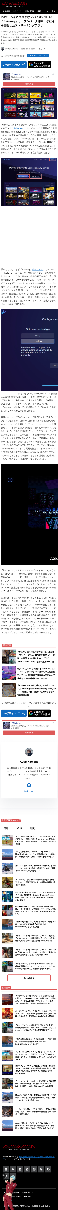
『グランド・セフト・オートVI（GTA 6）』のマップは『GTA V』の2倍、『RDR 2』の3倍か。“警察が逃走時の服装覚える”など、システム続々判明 (35, 952)
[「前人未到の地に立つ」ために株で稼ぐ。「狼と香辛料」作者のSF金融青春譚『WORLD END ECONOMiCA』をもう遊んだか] (7, 1041)
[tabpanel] (29, 907)
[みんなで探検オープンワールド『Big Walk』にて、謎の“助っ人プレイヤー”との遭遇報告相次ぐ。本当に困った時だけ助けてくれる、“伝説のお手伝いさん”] (7, 1125)
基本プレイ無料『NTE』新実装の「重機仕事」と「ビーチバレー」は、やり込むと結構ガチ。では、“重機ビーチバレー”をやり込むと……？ (35, 868)
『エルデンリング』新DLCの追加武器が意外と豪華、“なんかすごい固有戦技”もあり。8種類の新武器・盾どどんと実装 (35, 882)
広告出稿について (29, 1192)
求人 (53, 11)
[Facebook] (48, 1169)
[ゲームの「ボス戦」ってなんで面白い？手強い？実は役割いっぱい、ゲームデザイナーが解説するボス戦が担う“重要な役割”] (7, 1111)
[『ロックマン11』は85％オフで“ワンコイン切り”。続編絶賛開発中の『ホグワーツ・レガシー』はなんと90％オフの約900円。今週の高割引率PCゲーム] (7, 1027)
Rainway (18, 128)
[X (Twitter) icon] (29, 785)
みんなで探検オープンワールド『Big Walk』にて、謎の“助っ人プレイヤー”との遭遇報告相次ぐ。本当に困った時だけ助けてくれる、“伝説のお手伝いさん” (35, 854)
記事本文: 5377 (29, 791)
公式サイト (37, 269)
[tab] (7, 828)
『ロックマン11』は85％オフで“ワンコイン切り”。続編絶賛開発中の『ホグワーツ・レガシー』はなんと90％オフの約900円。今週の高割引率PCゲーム (35, 966)
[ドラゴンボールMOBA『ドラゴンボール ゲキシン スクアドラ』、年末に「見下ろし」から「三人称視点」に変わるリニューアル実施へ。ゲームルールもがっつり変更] (7, 1055)
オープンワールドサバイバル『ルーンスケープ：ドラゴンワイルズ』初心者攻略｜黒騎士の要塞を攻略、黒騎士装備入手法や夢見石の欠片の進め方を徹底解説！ (35, 1013)
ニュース (42, 49)
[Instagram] (20, 1169)
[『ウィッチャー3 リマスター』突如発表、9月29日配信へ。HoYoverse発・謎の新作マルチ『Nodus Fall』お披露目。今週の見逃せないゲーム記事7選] (7, 1083)
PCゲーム (18, 11)
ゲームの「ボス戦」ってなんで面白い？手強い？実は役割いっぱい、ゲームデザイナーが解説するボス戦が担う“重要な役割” (35, 1111)
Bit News (32, 56)
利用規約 (27, 1196)
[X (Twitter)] (27, 1169)
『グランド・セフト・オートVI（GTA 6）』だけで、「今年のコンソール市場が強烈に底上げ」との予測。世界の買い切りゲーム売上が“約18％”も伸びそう (35, 938)
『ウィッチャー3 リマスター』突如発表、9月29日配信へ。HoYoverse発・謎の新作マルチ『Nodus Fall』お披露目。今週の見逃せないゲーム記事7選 (35, 1083)
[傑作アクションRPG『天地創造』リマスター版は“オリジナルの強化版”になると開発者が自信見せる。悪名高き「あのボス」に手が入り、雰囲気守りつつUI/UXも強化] (7, 1069)
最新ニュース (42, 11)
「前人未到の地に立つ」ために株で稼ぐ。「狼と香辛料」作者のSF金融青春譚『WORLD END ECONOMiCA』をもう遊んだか (35, 924)
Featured (43, 56)
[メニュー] (55, 4)
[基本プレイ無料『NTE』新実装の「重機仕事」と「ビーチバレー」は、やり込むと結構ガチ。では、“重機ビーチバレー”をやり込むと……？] (7, 1097)
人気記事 (6, 11)
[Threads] (34, 1169)
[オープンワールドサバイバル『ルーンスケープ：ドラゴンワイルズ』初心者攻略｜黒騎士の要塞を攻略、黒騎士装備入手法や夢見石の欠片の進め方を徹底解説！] (7, 1013)
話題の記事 (29, 11)
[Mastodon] (41, 1169)
